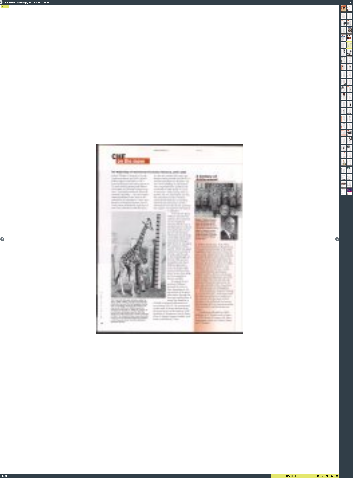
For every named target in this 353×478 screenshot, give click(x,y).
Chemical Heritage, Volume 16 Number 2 (28, 2)
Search (5, 7)
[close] (351, 2)
